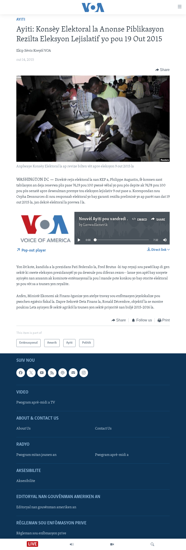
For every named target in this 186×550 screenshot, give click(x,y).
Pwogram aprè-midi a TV (35, 402)
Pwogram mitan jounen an (36, 455)
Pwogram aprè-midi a (112, 455)
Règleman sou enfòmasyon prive (41, 533)
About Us (23, 428)
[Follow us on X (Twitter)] (31, 372)
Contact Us (103, 428)
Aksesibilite (25, 481)
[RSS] (52, 372)
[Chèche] (152, 544)
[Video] (112, 544)
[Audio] (71, 544)
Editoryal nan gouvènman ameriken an (46, 507)
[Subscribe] (73, 372)
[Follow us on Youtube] (41, 372)
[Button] (162, 70)
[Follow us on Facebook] (20, 372)
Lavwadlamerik (95, 225)
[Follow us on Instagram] (83, 372)
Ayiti (20, 20)
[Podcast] (62, 372)
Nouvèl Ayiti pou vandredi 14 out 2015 (113, 219)
